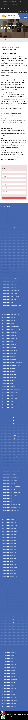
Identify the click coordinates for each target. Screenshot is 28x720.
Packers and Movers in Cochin (8, 561)
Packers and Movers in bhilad (8, 233)
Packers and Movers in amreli (8, 260)
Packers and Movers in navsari (9, 245)
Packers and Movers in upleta (8, 483)
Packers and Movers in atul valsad (9, 272)
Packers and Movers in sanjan (8, 230)
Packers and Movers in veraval (9, 501)
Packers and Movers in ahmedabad (10, 257)
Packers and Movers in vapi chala (9, 495)
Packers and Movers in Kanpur (9, 631)
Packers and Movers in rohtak (8, 429)
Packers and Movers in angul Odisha (10, 266)
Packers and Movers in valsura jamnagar (11, 492)
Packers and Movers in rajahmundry (10, 417)
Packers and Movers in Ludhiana (9, 215)
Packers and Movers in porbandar (9, 401)
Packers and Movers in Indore (8, 613)
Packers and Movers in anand (8, 263)
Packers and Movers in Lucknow (9, 652)
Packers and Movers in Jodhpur (9, 628)
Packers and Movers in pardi (8, 239)
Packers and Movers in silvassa (9, 218)
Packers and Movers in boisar (8, 254)
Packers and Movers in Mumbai (9, 664)
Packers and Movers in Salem (8, 691)
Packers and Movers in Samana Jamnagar (11, 432)
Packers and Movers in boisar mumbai (10, 314)
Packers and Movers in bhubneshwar (10, 299)
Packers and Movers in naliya (8, 380)
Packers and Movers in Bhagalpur (9, 543)
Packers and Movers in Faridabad (9, 586)
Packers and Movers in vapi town (9, 498)
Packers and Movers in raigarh (9, 404)
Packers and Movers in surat (8, 462)
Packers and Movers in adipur (8, 275)
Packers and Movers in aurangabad (10, 278)
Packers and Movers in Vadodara (9, 700)
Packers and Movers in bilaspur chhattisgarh (12, 305)
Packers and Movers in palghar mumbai (10, 392)
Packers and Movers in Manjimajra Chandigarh (12, 362)
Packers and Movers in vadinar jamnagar (11, 486)
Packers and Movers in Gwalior (9, 598)
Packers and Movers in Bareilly (9, 534)
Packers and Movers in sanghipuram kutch (11, 435)
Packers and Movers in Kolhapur (9, 637)
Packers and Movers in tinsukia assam (10, 471)
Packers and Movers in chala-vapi (9, 251)
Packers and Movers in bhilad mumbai (10, 296)
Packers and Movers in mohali (8, 368)
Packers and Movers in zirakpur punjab (10, 510)
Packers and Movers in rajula (8, 423)
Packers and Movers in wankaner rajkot (11, 507)
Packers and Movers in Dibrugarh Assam (11, 329)
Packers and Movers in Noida (8, 673)
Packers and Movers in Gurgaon (9, 595)
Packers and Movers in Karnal (8, 634)
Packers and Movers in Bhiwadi (9, 552)
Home (2, 39)
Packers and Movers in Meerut (9, 661)
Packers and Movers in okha (8, 386)
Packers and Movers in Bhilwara (9, 549)
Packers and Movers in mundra (9, 374)
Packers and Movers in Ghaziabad (9, 589)
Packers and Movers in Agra (8, 519)
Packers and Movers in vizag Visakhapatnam (12, 504)
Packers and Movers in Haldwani (9, 601)
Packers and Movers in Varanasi (9, 703)
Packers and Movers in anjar (8, 269)
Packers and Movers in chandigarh (9, 317)
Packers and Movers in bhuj (8, 302)
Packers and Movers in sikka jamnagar (10, 444)
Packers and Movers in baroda (9, 284)
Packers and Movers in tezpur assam (10, 468)
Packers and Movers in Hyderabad (9, 610)
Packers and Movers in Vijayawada (9, 706)
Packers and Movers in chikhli (8, 248)
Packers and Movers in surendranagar (10, 465)
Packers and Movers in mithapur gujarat (11, 365)
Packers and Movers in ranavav (9, 426)
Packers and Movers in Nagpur (9, 670)
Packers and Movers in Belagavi (9, 540)
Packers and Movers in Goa (8, 592)
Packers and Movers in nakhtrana (9, 377)
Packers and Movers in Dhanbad (9, 573)
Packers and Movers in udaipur (9, 474)
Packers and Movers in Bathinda (9, 537)
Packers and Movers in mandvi (9, 359)
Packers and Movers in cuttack (9, 320)
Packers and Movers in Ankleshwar (10, 525)
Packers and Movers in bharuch (9, 287)
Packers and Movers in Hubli (8, 607)
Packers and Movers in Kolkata (9, 640)
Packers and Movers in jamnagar (9, 344)
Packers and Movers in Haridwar (9, 604)
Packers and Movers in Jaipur (8, 619)
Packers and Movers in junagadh (9, 347)
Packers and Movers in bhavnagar (9, 293)
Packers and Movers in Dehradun (9, 567)
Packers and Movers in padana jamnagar (11, 389)
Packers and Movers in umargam (9, 224)
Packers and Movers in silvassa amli (10, 450)
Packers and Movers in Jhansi (8, 625)
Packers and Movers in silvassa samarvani (11, 453)
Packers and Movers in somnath (9, 459)
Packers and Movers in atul (8, 236)
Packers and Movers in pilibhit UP (9, 398)
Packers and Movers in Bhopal (8, 555)
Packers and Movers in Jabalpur (9, 616)
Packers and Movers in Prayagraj (9, 679)
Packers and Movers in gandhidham (10, 332)
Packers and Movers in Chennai (9, 558)
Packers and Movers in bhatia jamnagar (11, 290)
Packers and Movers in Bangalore (9, 531)
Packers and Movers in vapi (8, 212)
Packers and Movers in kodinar (9, 353)
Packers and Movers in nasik (8, 383)
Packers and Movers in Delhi (8, 570)
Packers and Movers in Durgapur (9, 576)
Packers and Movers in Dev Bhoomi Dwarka (11, 326)
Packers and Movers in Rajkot (8, 420)
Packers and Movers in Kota (8, 643)
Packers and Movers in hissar (8, 341)
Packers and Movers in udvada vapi (10, 477)
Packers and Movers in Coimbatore (9, 564)
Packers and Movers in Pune (8, 682)
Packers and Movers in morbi (8, 371)
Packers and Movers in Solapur (9, 697)
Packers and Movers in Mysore (9, 667)
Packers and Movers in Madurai (9, 658)
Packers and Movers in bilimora (9, 242)
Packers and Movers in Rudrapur (9, 688)
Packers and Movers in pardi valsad (10, 395)
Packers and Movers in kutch (8, 356)
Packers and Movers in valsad (8, 221)
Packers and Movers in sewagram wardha (11, 441)
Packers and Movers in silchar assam (10, 447)
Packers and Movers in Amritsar (9, 522)
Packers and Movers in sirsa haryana (10, 456)
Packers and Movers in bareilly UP (9, 281)
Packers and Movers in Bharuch (9, 546)
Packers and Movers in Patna (8, 676)
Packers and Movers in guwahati (9, 338)
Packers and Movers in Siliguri (8, 694)
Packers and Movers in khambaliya (10, 350)
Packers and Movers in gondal (9, 335)
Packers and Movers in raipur (8, 407)
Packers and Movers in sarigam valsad (10, 438)
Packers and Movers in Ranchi (8, 685)
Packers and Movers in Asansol (9, 528)
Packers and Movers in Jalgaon (9, 622)
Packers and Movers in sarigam (9, 227)
